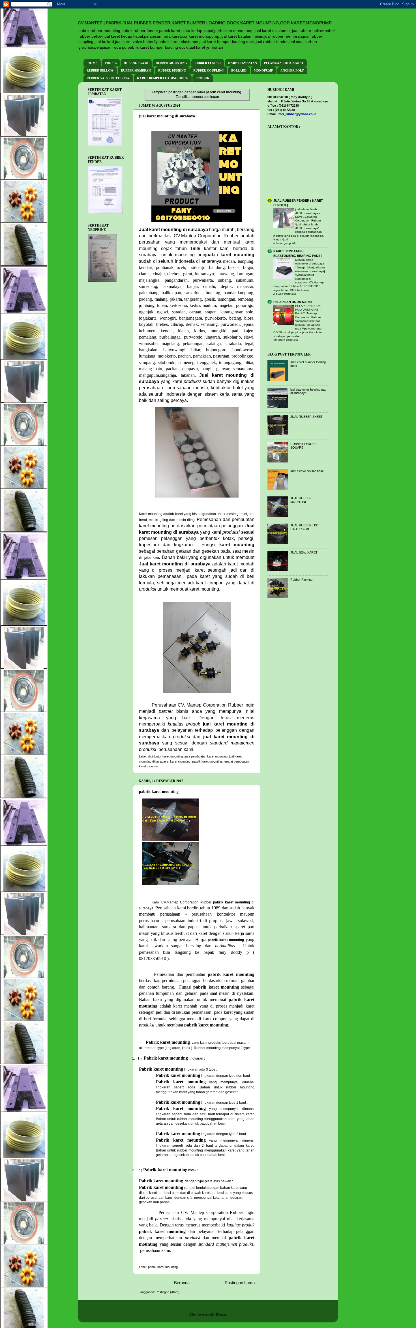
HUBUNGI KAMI (136, 63)
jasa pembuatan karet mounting (206, 756)
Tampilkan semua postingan (197, 97)
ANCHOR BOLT (292, 70)
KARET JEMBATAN (242, 63)
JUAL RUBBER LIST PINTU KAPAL (304, 527)
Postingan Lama (240, 1282)
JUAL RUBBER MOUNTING (301, 499)
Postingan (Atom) (167, 1292)
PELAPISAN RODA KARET (283, 63)
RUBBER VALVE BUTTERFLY (108, 78)
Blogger (221, 1314)
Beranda (182, 1282)
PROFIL (111, 63)
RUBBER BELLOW (100, 70)
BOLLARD (238, 70)
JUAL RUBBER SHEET (306, 416)
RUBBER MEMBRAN (136, 70)
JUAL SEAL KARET (304, 552)
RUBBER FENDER (207, 63)
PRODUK (202, 78)
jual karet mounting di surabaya (167, 116)
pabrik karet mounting (207, 761)
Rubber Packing (301, 579)
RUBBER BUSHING (172, 70)
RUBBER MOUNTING (171, 63)
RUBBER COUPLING (208, 70)
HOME (92, 63)
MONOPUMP (263, 70)
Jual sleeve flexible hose (307, 471)
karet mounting (180, 761)
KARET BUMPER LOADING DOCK (162, 78)
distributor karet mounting (165, 756)
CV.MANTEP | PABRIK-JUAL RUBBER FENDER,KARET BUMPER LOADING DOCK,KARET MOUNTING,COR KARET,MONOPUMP (205, 22)
